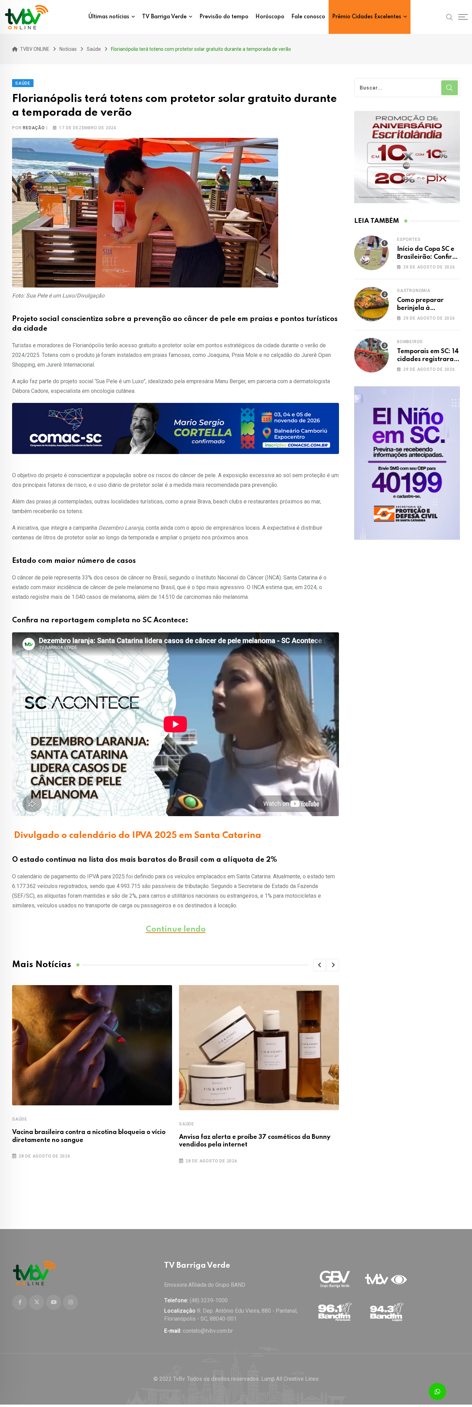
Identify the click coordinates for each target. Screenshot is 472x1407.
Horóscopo (269, 17)
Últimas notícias (108, 17)
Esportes (409, 239)
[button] (319, 965)
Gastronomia (414, 290)
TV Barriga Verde (164, 17)
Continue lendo (176, 929)
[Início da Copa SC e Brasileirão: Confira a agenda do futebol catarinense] (371, 253)
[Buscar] (449, 16)
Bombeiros (410, 341)
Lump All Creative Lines (290, 1379)
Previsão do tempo (223, 17)
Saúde (19, 1119)
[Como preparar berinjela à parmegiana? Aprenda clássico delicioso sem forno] (371, 304)
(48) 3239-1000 (209, 1300)
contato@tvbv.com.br (208, 1331)
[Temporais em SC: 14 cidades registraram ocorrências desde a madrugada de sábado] (371, 355)
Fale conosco (308, 17)
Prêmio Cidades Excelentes (366, 17)
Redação (34, 127)
